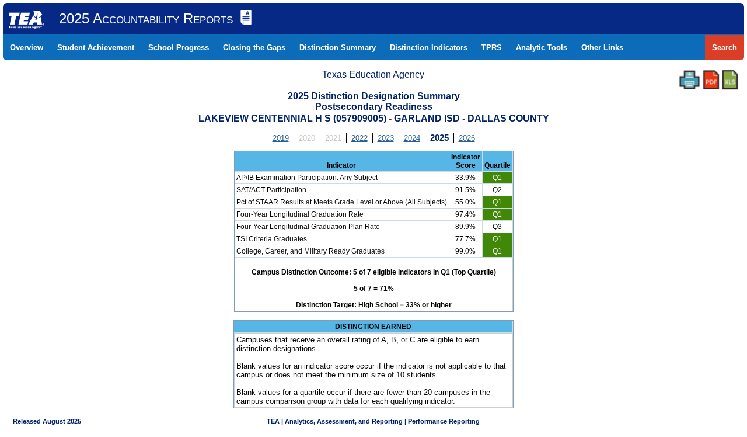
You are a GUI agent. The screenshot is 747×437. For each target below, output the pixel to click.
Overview (26, 47)
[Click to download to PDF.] (711, 80)
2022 (359, 138)
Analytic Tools (541, 47)
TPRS (491, 47)
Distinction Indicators (428, 47)
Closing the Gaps (254, 47)
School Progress (178, 47)
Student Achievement (95, 47)
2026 (467, 138)
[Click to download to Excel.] (730, 80)
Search (724, 47)
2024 (412, 138)
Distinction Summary (337, 47)
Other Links (602, 47)
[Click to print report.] (689, 80)
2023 (386, 138)
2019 (281, 138)
